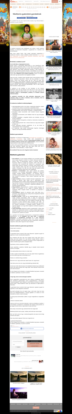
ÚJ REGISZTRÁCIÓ (34, 346)
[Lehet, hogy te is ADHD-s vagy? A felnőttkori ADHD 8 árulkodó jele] (54, 45)
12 (44, 7)
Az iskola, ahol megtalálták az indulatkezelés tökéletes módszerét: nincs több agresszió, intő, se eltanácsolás (27, 56)
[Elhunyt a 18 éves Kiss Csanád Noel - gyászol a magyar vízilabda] (54, 94)
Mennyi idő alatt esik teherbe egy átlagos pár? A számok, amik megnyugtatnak (54, 117)
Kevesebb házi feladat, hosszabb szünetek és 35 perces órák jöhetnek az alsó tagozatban (54, 185)
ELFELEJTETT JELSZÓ (34, 343)
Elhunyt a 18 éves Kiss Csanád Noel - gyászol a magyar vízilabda (54, 100)
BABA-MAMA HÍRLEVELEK (45, 1)
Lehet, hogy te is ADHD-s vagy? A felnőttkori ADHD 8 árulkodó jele (54, 52)
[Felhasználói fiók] (59, 1)
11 (42, 7)
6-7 (57, 7)
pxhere (13, 325)
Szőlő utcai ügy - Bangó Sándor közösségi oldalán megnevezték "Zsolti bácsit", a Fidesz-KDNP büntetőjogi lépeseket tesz (54, 68)
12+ (60, 7)
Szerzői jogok (31, 404)
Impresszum (13, 404)
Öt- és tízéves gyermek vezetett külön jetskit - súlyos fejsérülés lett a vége (54, 84)
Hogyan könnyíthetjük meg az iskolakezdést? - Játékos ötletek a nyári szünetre (26, 361)
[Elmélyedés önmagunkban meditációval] (18, 393)
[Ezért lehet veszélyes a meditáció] (18, 376)
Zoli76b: (49, 209)
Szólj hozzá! (21, 17)
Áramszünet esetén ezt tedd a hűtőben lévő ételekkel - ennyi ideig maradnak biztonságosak (54, 134)
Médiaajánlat (19, 404)
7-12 (59, 7)
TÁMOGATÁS (54, 1)
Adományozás (56, 404)
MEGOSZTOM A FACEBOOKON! (28, 328)
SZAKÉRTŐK (21, 1)
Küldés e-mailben (32, 17)
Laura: (51, 214)
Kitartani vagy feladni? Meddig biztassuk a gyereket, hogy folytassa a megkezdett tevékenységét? (28, 356)
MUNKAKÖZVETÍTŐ (28, 1)
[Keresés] (61, 1)
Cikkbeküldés (49, 404)
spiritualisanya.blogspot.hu (15, 326)
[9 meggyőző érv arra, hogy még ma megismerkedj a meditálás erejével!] (36, 376)
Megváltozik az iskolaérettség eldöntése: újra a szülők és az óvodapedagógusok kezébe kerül (52, 177)
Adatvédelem (25, 404)
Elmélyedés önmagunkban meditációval (18, 399)
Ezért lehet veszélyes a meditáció (18, 383)
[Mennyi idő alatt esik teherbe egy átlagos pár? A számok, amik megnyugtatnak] (54, 110)
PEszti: (47, 211)
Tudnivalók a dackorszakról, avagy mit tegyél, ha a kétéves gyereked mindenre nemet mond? (54, 149)
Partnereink (44, 404)
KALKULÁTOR (36, 1)
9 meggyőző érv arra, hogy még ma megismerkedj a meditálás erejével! (36, 384)
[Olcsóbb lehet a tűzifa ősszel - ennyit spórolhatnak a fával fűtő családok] (54, 159)
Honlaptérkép (37, 404)
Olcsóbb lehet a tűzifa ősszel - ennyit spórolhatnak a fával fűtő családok (53, 166)
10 (40, 7)
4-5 (55, 7)
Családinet (23, 16)
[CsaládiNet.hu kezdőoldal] (14, 1)
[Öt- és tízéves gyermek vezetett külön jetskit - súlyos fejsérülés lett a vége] (54, 77)
